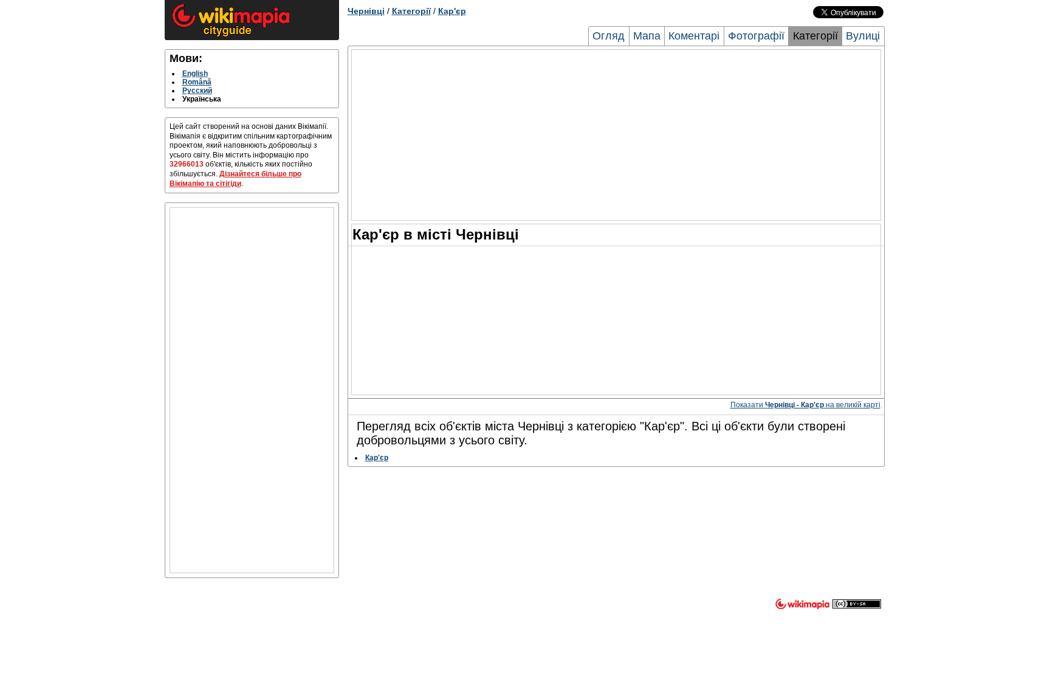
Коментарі (693, 36)
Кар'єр (452, 11)
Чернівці (366, 11)
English (195, 73)
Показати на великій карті (805, 405)
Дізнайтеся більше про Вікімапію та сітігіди (235, 179)
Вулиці (863, 36)
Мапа (647, 36)
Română (196, 82)
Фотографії (756, 36)
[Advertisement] (252, 390)
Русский (197, 90)
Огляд (608, 36)
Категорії (411, 11)
